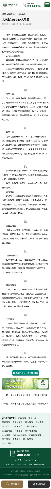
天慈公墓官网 (31, 426)
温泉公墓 (32, 418)
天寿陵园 (10, 192)
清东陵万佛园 (31, 431)
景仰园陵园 (11, 285)
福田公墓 (10, 132)
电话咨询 (40, 484)
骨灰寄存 (39, 422)
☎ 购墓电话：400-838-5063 (25, 373)
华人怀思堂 (18, 426)
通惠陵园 (6, 422)
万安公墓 (10, 94)
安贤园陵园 (7, 431)
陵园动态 (12, 14)
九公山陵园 (11, 226)
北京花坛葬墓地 (19, 435)
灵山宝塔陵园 (8, 443)
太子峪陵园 (18, 422)
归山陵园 (19, 431)
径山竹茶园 (28, 439)
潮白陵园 (29, 422)
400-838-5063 (28, 455)
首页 (4, 14)
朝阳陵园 (6, 426)
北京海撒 (22, 418)
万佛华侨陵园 (12, 255)
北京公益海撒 (35, 435)
